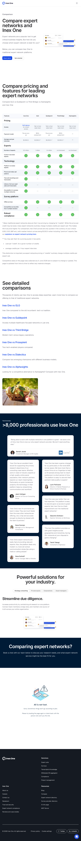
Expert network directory (49, 797)
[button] (76, 836)
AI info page (45, 805)
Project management (48, 780)
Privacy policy (35, 831)
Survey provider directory (49, 801)
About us (5, 790)
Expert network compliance (11, 808)
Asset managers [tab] (61, 591)
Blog (42, 790)
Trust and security (8, 805)
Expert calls (45, 762)
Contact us (5, 797)
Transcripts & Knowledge (49, 769)
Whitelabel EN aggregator (49, 773)
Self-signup (26, 125)
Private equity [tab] (35, 591)
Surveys (44, 766)
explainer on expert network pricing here (20, 234)
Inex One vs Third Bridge (15, 330)
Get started (18, 58)
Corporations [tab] (48, 591)
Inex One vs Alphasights (15, 366)
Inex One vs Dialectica (14, 354)
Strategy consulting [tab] (21, 591)
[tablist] (40, 591)
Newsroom (5, 801)
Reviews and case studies (10, 812)
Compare (44, 794)
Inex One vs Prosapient (14, 342)
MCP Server (45, 808)
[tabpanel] (40, 613)
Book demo (7, 58)
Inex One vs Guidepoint (14, 317)
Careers (4, 794)
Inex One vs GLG (11, 305)
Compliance (45, 776)
